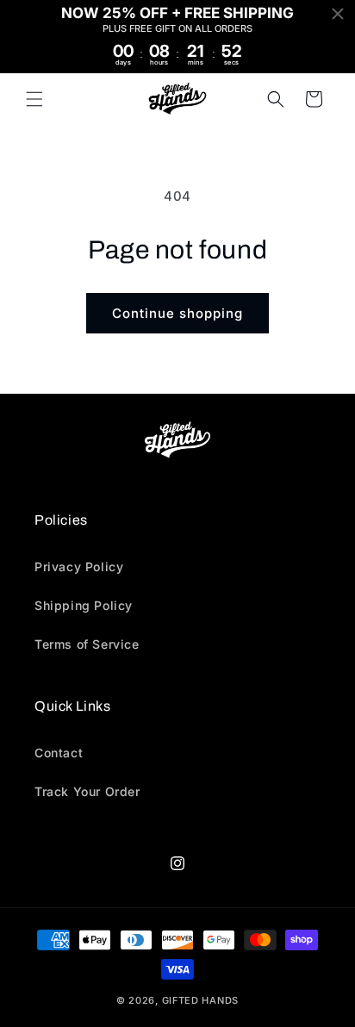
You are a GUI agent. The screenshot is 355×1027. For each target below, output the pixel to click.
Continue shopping (177, 313)
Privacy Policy (78, 566)
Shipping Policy (83, 605)
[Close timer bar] (338, 14)
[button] (34, 99)
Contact (58, 752)
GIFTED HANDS (200, 1000)
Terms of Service (87, 644)
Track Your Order (87, 791)
